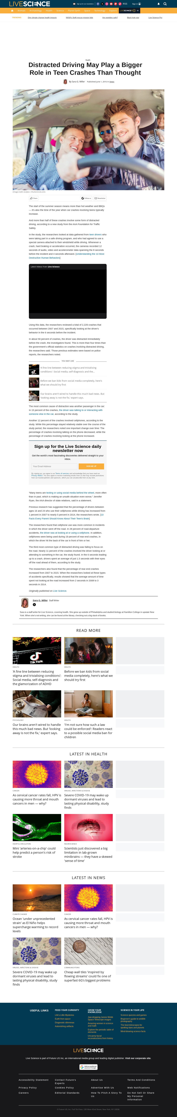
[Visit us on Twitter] (102, 3)
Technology (99, 10)
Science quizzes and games (134, 1015)
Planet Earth (74, 10)
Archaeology (36, 10)
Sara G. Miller (78, 81)
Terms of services (62, 473)
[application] (68, 291)
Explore (113, 10)
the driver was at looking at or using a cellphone (64, 533)
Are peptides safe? (110, 18)
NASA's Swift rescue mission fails (79, 18)
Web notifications (138, 1087)
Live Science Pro (155, 18)
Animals (21, 10)
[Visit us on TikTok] (120, 3)
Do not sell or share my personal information (140, 1096)
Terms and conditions (141, 1080)
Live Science (59, 591)
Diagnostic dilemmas (64, 1022)
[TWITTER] (35, 604)
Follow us (87, 198)
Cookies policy (64, 1087)
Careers (24, 1093)
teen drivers (95, 234)
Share (35, 198)
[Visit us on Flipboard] (115, 3)
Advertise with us (102, 1087)
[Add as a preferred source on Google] (88, 1067)
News (111, 81)
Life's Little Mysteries (64, 1015)
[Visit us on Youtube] (111, 3)
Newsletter (101, 198)
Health (49, 10)
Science (60, 10)
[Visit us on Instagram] (106, 3)
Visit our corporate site (138, 1058)
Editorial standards (67, 1093)
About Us (97, 1080)
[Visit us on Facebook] (98, 3)
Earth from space (62, 1019)
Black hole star (133, 18)
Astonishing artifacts (64, 1026)
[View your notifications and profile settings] (158, 3)
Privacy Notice (37, 476)
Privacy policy (28, 1087)
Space (87, 10)
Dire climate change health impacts (42, 18)
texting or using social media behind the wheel (70, 492)
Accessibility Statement (34, 1080)
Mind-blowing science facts (133, 1031)
